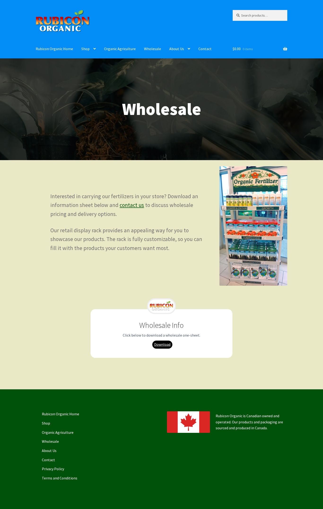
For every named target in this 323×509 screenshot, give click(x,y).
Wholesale (152, 48)
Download (162, 344)
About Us (176, 48)
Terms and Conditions (59, 478)
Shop (85, 48)
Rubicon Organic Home (54, 48)
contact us (132, 205)
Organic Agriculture (120, 48)
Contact (205, 48)
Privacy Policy (53, 468)
